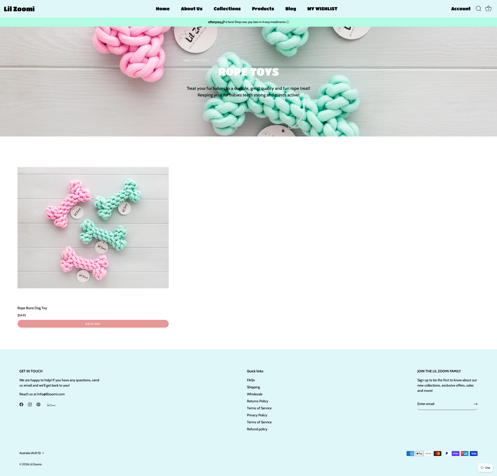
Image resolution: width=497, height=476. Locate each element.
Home (163, 8)
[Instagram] (30, 404)
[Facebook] (21, 404)
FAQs (251, 380)
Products (263, 8)
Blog (290, 8)
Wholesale (254, 394)
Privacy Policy (257, 415)
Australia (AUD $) (30, 453)
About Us (191, 8)
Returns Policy (257, 401)
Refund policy (257, 429)
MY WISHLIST (322, 8)
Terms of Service (259, 408)
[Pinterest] (38, 404)
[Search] (478, 8)
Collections (227, 8)
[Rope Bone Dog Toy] (93, 228)
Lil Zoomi (19, 8)
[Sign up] (476, 404)
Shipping (253, 387)
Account (461, 8)
